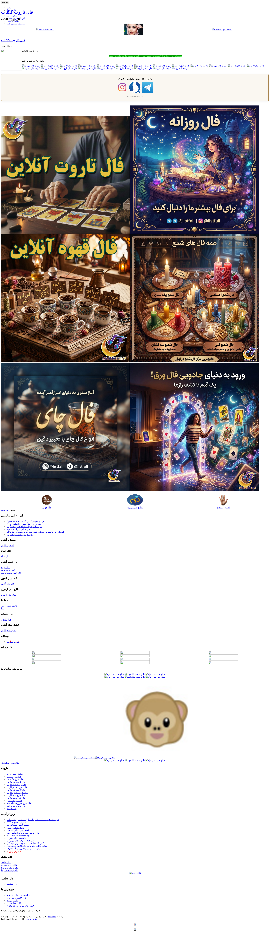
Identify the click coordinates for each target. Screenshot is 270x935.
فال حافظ (6, 862)
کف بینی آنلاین (223, 507)
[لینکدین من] (25, 914)
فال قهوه (46, 507)
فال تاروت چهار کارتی (17, 787)
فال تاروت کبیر (14, 776)
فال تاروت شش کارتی (17, 792)
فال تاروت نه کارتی (16, 795)
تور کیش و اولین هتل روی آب (20, 840)
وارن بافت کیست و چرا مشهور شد (23, 833)
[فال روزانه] (194, 233)
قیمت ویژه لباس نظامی (18, 830)
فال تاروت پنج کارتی (16, 790)
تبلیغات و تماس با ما (16, 23)
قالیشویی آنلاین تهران (16, 838)
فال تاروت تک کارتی (16, 782)
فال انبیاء (5, 556)
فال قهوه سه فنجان (10, 570)
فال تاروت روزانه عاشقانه (19, 803)
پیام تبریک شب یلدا (9, 870)
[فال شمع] (194, 361)
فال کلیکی (6, 619)
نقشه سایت (31, 919)
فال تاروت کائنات (17, 12)
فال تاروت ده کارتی (16, 798)
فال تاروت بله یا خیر (16, 806)
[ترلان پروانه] (133, 34)
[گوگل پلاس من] (19, 914)
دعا (2, 608)
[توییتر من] (16, 914)
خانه (9, 7)
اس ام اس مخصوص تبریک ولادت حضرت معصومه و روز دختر (35, 532)
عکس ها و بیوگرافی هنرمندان (20, 906)
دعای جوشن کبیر (9, 606)
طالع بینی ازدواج (135, 507)
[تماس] (13, 914)
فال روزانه (12, 15)
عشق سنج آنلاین (8, 630)
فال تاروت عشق (14, 800)
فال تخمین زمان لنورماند (18, 895)
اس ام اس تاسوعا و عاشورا (19, 534)
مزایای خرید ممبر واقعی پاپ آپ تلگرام (25, 848)
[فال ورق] (194, 490)
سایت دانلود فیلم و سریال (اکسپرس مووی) (27, 846)
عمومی (4, 510)
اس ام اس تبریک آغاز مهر (18, 529)
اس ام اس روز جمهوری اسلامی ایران (24, 524)
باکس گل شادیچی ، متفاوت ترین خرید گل (26, 843)
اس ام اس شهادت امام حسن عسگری (24, 526)
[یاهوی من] (2, 914)
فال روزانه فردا (14, 903)
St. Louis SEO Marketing (18, 835)
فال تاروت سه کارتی (16, 784)
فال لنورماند (12, 900)
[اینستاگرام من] (11, 914)
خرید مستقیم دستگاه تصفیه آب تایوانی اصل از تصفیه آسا (33, 819)
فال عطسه (12, 884)
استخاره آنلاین (13, 21)
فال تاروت (11, 808)
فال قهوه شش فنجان (11, 573)
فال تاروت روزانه (15, 774)
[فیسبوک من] (8, 914)
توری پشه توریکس (15, 827)
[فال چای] (65, 490)
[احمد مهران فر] (45, 29)
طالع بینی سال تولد (10, 763)
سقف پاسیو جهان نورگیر (18, 825)
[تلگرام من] (5, 914)
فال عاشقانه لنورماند (16, 898)
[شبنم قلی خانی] (222, 29)
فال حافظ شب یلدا (10, 868)
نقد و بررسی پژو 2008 (17, 822)
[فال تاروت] (65, 233)
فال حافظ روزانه (9, 865)
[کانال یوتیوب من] (22, 914)
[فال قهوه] (65, 361)
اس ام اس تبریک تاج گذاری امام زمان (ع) (26, 521)
